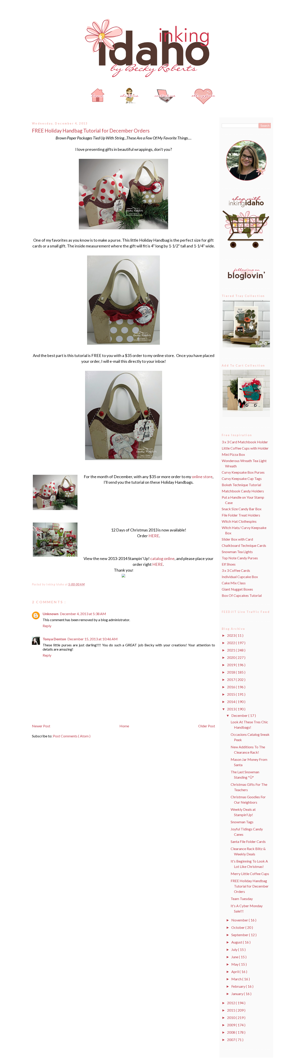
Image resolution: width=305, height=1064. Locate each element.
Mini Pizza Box (233, 454)
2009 (231, 1025)
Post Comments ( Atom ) (71, 736)
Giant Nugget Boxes (237, 589)
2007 (231, 1039)
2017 (231, 679)
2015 (231, 694)
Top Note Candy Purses (240, 558)
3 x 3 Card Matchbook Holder (245, 442)
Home (124, 726)
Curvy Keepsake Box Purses (243, 472)
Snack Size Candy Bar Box (241, 509)
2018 (231, 672)
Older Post (206, 726)
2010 (231, 1017)
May (235, 964)
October (238, 927)
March (236, 979)
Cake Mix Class (234, 583)
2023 (231, 635)
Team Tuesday (242, 898)
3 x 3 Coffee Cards (236, 570)
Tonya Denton (54, 639)
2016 (231, 687)
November (240, 920)
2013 (231, 709)
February (238, 986)
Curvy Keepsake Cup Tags (242, 478)
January (237, 993)
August (237, 942)
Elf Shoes (229, 564)
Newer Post (41, 726)
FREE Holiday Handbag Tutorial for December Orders (91, 131)
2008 (231, 1032)
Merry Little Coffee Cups (250, 873)
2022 (231, 643)
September (240, 935)
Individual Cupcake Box (240, 577)
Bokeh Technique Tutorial (241, 485)
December (239, 715)
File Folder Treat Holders (241, 515)
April (235, 971)
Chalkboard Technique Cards (244, 545)
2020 (231, 657)
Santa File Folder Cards (248, 841)
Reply (47, 626)
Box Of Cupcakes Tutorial (242, 595)
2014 (231, 701)
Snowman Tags (242, 822)
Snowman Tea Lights (237, 552)
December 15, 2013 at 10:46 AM (92, 639)
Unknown (50, 614)
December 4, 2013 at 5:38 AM (83, 614)
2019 (231, 665)
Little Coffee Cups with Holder (245, 448)
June (235, 957)
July (234, 949)
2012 (231, 1003)
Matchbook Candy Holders (243, 491)
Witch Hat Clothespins (239, 521)
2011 (231, 1010)
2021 (231, 650)
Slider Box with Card (237, 539)
